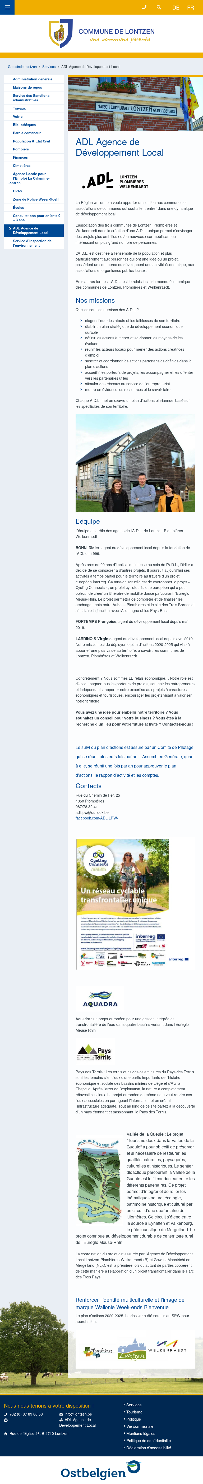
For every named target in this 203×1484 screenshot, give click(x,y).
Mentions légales (140, 1433)
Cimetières (21, 165)
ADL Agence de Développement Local (30, 230)
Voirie (17, 116)
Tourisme (134, 1411)
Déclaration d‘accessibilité (148, 1447)
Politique (133, 1419)
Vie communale (139, 1426)
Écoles (18, 207)
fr (190, 7)
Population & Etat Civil (31, 141)
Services (49, 66)
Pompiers (21, 148)
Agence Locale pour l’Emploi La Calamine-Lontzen (28, 178)
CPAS (17, 190)
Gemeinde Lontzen (22, 66)
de (175, 7)
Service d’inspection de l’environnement (32, 243)
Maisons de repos (27, 87)
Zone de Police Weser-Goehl (36, 199)
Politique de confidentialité (148, 1440)
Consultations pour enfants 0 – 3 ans (36, 218)
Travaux (19, 108)
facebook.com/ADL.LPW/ (97, 818)
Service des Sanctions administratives (31, 97)
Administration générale (32, 78)
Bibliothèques (24, 124)
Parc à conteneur (27, 132)
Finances (20, 157)
